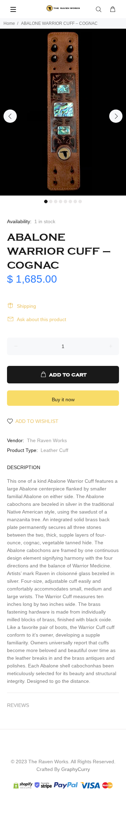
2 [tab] (50, 201)
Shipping (26, 306)
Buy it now (63, 399)
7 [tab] (75, 201)
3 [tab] (55, 201)
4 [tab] (60, 201)
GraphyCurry (75, 769)
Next (115, 116)
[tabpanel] (63, 112)
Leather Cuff (54, 450)
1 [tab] (46, 201)
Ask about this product (41, 319)
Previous (10, 116)
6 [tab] (70, 201)
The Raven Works (47, 440)
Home (9, 23)
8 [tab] (80, 201)
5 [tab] (65, 201)
